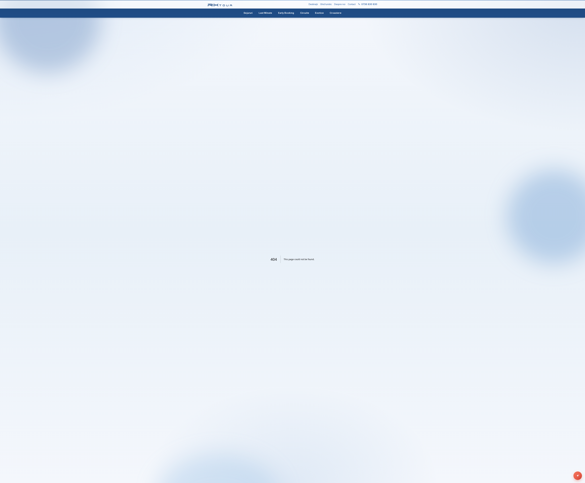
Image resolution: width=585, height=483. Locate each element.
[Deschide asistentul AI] (577, 475)
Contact (352, 4)
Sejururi (248, 12)
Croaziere (335, 12)
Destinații (313, 4)
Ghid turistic (326, 4)
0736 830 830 (369, 4)
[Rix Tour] (220, 4)
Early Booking (286, 12)
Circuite (304, 12)
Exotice (319, 12)
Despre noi (339, 4)
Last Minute (265, 12)
